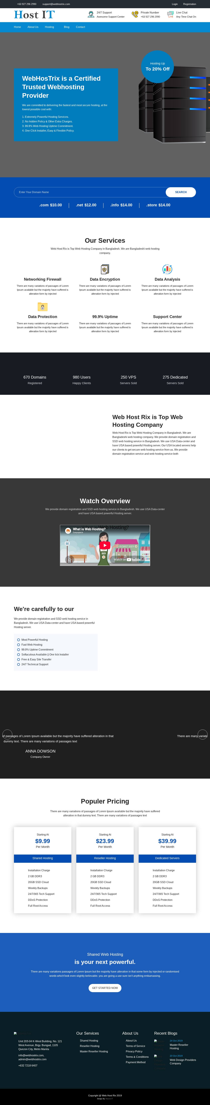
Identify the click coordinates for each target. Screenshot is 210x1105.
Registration (189, 4)
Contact (80, 27)
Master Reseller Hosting (94, 1051)
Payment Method (136, 1062)
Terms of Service (135, 1046)
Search (181, 192)
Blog (66, 27)
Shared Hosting (89, 1040)
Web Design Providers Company (183, 1062)
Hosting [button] (50, 27)
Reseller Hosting (89, 1046)
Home (17, 27)
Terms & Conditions (137, 1056)
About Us (33, 27)
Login (175, 4)
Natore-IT (109, 1099)
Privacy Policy (134, 1051)
